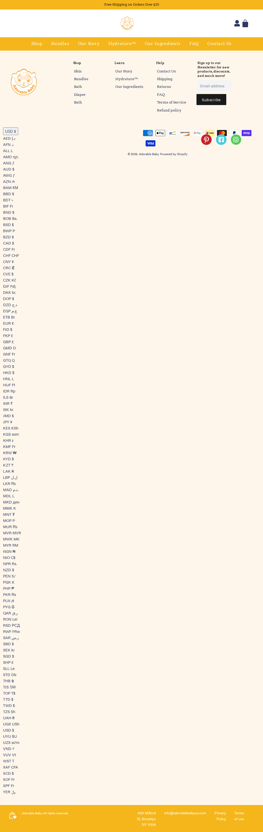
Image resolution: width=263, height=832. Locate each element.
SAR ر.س (11, 637)
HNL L (8, 378)
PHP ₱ (8, 588)
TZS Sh (9, 711)
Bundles (60, 43)
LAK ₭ (8, 471)
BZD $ (8, 236)
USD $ (10, 131)
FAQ (194, 43)
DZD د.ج (10, 304)
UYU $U (10, 736)
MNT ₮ (9, 514)
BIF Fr (8, 206)
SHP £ (8, 662)
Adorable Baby (149, 154)
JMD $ (8, 415)
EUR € (8, 323)
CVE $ (8, 273)
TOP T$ (9, 693)
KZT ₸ (8, 465)
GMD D (9, 347)
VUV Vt (9, 754)
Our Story (89, 43)
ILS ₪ (8, 397)
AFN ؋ (8, 144)
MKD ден (11, 501)
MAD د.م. (10, 489)
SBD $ (8, 643)
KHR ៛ (8, 440)
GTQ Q (9, 360)
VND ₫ (8, 748)
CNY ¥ (8, 261)
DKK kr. (9, 292)
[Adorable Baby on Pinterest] (206, 145)
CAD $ (8, 243)
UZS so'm (11, 742)
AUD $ (8, 169)
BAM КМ (10, 187)
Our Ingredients (163, 43)
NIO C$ (9, 557)
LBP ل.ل (10, 477)
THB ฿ (8, 680)
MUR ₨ (10, 526)
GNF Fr (9, 354)
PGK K (8, 582)
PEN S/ (9, 575)
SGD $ (8, 656)
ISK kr (8, 409)
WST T (8, 760)
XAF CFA (10, 767)
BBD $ (8, 193)
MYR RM (10, 545)
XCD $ (8, 773)
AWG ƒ (9, 175)
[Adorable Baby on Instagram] (236, 145)
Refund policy (169, 110)
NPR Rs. (10, 563)
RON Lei (10, 619)
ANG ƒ (8, 162)
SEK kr (9, 649)
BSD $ (8, 224)
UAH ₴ (8, 717)
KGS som (11, 434)
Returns (164, 87)
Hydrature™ (122, 43)
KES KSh (10, 428)
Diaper (80, 94)
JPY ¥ (7, 421)
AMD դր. (11, 156)
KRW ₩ (9, 452)
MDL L (8, 495)
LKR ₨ (9, 483)
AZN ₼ (9, 181)
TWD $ (9, 705)
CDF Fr (9, 249)
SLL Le (9, 668)
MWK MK (11, 538)
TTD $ (8, 699)
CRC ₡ (9, 267)
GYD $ (8, 366)
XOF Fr (9, 779)
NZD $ (8, 569)
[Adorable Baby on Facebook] (221, 145)
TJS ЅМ (9, 686)
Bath (78, 87)
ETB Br (9, 317)
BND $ (8, 212)
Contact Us (219, 43)
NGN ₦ (9, 551)
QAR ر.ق (10, 612)
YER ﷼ (9, 791)
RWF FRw (11, 631)
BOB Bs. (10, 218)
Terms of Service (171, 102)
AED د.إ (9, 138)
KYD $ (8, 458)
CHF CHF (11, 255)
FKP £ (8, 335)
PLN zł (8, 600)
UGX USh (11, 723)
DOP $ (8, 298)
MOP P (9, 520)
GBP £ (8, 341)
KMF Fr (9, 446)
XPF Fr (8, 785)
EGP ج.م (10, 310)
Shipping (164, 79)
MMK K (9, 508)
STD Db (9, 674)
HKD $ (8, 372)
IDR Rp (9, 391)
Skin (78, 71)
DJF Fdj (9, 286)
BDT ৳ (8, 199)
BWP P (9, 230)
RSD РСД (11, 625)
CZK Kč (9, 280)
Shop (36, 43)
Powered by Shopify (173, 154)
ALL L (8, 150)
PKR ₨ (9, 594)
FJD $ (7, 329)
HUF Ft (9, 384)
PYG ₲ (9, 606)
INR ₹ (8, 403)
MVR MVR (12, 532)
